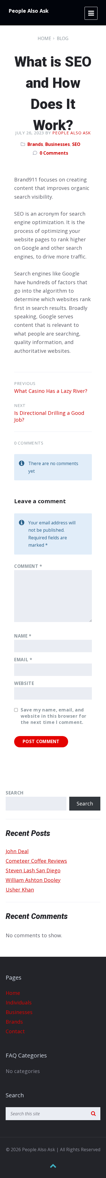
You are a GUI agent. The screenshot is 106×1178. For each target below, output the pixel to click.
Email (23, 659)
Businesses (57, 144)
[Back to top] (53, 1166)
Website (24, 683)
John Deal (17, 851)
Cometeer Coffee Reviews (36, 860)
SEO (76, 144)
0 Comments (54, 153)
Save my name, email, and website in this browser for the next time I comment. (53, 716)
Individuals (19, 1002)
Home (44, 38)
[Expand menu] (91, 13)
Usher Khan (20, 889)
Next (20, 405)
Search (15, 793)
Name (23, 636)
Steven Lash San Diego (33, 870)
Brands (35, 144)
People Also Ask (28, 10)
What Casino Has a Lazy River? (50, 390)
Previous (25, 383)
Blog (62, 38)
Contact (15, 1031)
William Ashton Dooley (33, 880)
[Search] (93, 1113)
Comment (28, 566)
